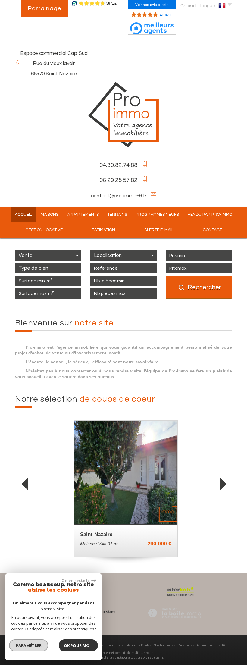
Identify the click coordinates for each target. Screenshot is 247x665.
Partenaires (186, 645)
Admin (201, 645)
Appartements (83, 214)
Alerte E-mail (159, 230)
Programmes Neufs (157, 214)
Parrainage (44, 8)
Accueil (23, 214)
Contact (212, 230)
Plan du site (115, 645)
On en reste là (75, 580)
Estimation (103, 230)
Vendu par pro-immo (210, 214)
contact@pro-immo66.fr (119, 196)
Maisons (49, 214)
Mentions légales (138, 645)
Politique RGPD (219, 645)
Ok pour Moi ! (78, 645)
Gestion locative (44, 230)
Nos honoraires (164, 645)
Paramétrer (29, 645)
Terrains (117, 214)
